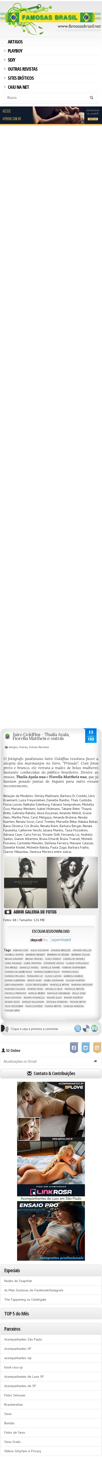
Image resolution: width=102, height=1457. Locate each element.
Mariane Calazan (15, 989)
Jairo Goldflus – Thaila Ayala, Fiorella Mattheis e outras (41, 736)
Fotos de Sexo (14, 1432)
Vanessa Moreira (74, 1006)
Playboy (14, 51)
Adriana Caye (20, 950)
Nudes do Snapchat (18, 1281)
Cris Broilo (11, 967)
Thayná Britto (53, 1006)
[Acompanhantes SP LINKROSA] (51, 1171)
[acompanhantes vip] (51, 115)
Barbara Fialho (80, 954)
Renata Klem (54, 997)
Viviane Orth (12, 1010)
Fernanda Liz (35, 976)
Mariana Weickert (82, 984)
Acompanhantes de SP (20, 1386)
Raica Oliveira (13, 997)
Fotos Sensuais (14, 1395)
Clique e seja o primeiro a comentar (34, 1029)
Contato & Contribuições (54, 1073)
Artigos (15, 41)
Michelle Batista (74, 989)
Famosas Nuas (70, 971)
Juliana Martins (75, 980)
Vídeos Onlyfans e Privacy (22, 1451)
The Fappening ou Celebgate (25, 1299)
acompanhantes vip (18, 1358)
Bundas (9, 1423)
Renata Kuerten (73, 997)
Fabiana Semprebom (74, 967)
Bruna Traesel (34, 959)
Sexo (8, 1414)
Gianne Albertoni (15, 980)
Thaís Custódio (33, 1006)
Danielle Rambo (50, 967)
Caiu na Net (17, 87)
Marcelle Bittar (59, 984)
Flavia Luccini (53, 976)
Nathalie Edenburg (58, 993)
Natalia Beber (36, 993)
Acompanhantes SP (17, 1348)
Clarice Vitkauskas (77, 963)
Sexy (10, 60)
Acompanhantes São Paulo (23, 1339)
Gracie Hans (35, 980)
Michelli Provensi (15, 993)
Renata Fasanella (34, 997)
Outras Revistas (21, 69)
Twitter (77, 1028)
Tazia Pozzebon (14, 1006)
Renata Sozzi (12, 1001)
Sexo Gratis (12, 1442)
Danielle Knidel (29, 967)
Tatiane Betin (78, 1001)
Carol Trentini (32, 963)
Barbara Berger (35, 954)
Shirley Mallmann (33, 1001)
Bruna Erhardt (14, 959)
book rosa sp (13, 1367)
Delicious (86, 1028)
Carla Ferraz (53, 959)
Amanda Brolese (60, 950)
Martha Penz (35, 989)
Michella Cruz (53, 989)
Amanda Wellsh (82, 950)
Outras (23, 747)
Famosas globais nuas (47, 971)
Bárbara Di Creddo (58, 954)
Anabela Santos (14, 954)
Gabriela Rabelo (73, 976)
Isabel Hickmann (54, 980)
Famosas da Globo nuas (18, 971)
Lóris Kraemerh (14, 984)
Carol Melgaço (13, 963)
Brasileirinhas (13, 1404)
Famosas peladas (15, 976)
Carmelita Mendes (74, 959)
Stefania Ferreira (57, 1001)
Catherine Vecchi (54, 963)
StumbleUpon (94, 1028)
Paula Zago (78, 993)
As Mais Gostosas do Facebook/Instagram (33, 1290)
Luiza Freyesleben (37, 984)
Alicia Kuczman (40, 950)
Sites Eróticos (20, 78)
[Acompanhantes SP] (51, 1111)
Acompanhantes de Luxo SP (24, 1376)
